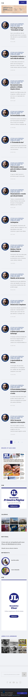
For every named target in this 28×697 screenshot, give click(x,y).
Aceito (22, 693)
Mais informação (16, 695)
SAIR (22, 2)
